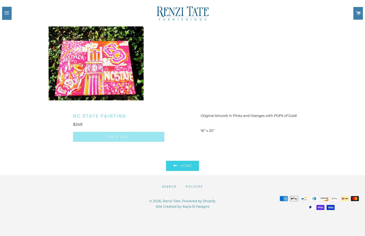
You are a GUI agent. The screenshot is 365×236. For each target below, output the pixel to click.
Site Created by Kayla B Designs (182, 207)
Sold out (118, 136)
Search (169, 186)
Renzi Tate (171, 201)
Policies (194, 186)
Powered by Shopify (199, 201)
